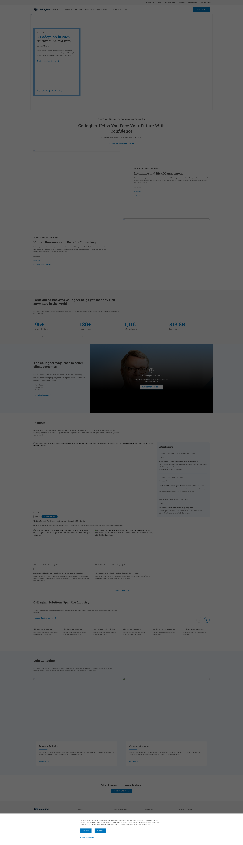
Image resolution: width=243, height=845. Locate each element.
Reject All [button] (100, 831)
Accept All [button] (86, 831)
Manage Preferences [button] (88, 838)
